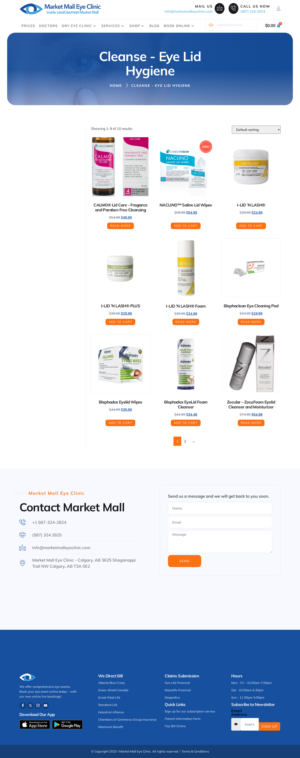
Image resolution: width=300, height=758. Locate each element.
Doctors (48, 26)
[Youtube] (45, 705)
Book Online (177, 26)
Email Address (239, 712)
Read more (120, 225)
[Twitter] (30, 705)
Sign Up (270, 726)
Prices (28, 26)
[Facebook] (22, 705)
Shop (134, 26)
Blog (154, 26)
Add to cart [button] (186, 225)
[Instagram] (37, 705)
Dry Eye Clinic (77, 26)
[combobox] (231, 25)
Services (110, 26)
